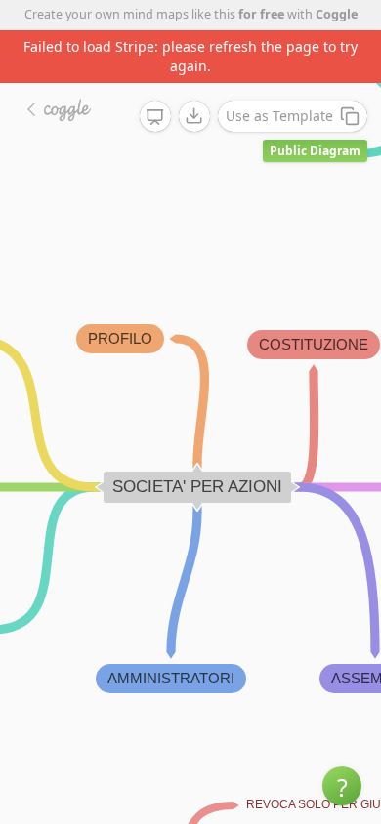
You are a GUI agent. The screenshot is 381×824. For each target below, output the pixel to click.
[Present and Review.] (155, 117)
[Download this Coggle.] (194, 116)
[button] (341, 785)
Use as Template (279, 115)
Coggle (337, 14)
